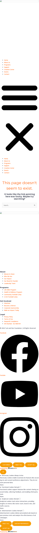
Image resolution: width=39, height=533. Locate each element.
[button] (19, 117)
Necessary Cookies (8, 475)
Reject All (19, 465)
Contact (6, 74)
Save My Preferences (21, 523)
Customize (6, 465)
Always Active (18, 475)
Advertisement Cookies (9, 511)
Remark (16, 487)
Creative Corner (9, 69)
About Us (7, 62)
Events (6, 72)
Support (6, 67)
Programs (7, 65)
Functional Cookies (8, 487)
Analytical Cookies (7, 499)
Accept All (31, 465)
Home (6, 60)
